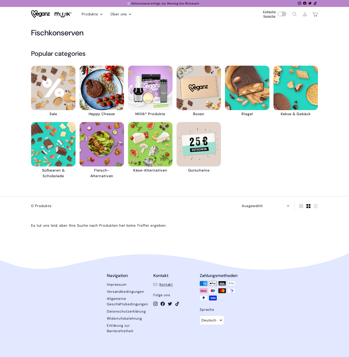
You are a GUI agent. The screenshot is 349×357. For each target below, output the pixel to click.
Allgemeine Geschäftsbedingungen (127, 301)
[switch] (282, 14)
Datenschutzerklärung (126, 311)
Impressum (116, 284)
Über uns (119, 14)
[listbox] (212, 320)
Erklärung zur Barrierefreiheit (120, 328)
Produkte (90, 14)
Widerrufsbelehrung (124, 318)
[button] (294, 14)
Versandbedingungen (125, 291)
